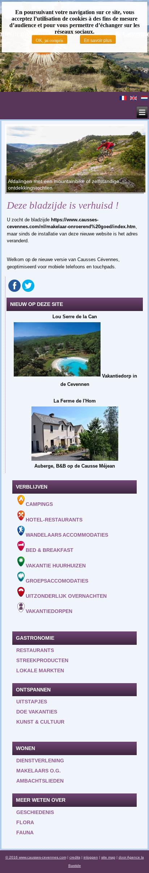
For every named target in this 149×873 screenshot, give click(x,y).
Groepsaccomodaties (57, 581)
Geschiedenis (35, 812)
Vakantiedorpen (49, 611)
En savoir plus (98, 40)
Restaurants (35, 650)
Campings (39, 504)
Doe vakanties (36, 712)
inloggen (91, 857)
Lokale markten (40, 670)
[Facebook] (14, 285)
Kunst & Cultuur (40, 722)
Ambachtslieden (40, 781)
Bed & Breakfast (49, 550)
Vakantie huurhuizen (56, 565)
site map (108, 857)
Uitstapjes (31, 701)
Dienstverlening (40, 760)
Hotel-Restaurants (54, 520)
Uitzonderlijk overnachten (66, 596)
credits (74, 857)
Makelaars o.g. (38, 771)
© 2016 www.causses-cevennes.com (35, 857)
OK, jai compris (49, 40)
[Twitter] (28, 285)
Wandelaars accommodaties (67, 535)
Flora (25, 822)
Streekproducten (42, 660)
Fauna (25, 832)
